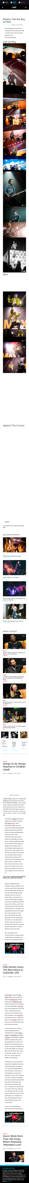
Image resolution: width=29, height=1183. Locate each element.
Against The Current (11, 525)
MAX (4, 527)
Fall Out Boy (20, 525)
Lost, (22, 806)
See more (9, 1181)
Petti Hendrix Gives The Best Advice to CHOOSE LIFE (13, 970)
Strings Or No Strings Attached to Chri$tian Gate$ (14, 766)
